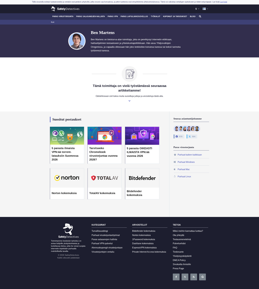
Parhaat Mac (184, 169)
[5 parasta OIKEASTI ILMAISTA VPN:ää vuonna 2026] (142, 135)
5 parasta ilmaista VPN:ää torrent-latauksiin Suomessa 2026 (65, 154)
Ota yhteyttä (178, 235)
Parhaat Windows (186, 162)
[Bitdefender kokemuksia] (142, 178)
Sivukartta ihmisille (182, 264)
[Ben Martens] (177, 129)
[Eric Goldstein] (189, 129)
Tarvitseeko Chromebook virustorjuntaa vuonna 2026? (103, 154)
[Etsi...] (199, 16)
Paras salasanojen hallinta (90, 16)
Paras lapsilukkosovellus (134, 16)
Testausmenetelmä (182, 239)
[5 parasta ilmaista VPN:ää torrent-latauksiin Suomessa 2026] (67, 135)
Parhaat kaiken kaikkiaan (190, 155)
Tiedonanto (178, 252)
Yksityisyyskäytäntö (182, 256)
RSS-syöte (193, 277)
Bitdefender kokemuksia (134, 193)
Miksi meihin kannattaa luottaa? (188, 231)
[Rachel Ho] (193, 129)
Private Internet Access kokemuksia (149, 252)
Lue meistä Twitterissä (185, 277)
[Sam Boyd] (181, 129)
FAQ (175, 247)
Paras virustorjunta (62, 16)
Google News (202, 277)
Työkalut (155, 16)
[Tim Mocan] (197, 129)
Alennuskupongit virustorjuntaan (107, 247)
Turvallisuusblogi (100, 231)
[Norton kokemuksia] (67, 178)
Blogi (192, 16)
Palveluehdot (179, 243)
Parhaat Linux (184, 176)
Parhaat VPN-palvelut (102, 243)
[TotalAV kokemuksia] (105, 178)
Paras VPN (113, 16)
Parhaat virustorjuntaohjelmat (106, 235)
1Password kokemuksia (143, 239)
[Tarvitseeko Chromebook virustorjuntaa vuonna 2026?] (105, 135)
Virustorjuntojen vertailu (103, 252)
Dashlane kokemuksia (143, 243)
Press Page (178, 268)
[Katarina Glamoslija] (185, 129)
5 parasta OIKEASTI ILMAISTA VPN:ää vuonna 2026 (139, 152)
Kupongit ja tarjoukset (175, 16)
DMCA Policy (179, 260)
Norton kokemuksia (64, 193)
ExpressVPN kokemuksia (144, 247)
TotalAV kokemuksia (102, 193)
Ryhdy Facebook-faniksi (176, 277)
